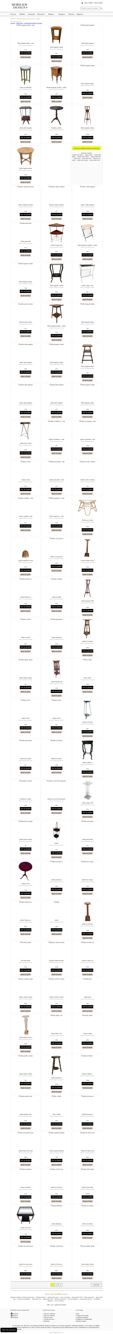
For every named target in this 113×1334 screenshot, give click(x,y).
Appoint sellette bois (96, 156)
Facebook (15, 1314)
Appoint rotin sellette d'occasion (33, 23)
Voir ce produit (25, 53)
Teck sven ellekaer (59, 1301)
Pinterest (15, 1315)
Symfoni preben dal (41, 1297)
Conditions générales (82, 1317)
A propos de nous (49, 1319)
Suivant (96, 1285)
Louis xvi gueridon (65, 1297)
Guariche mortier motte (28, 1297)
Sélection (71, 14)
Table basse (19, 23)
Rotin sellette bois (86, 158)
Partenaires (47, 1321)
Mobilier (22, 14)
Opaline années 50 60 (77, 1297)
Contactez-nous (48, 1317)
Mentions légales (81, 1321)
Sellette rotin (77, 158)
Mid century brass (36, 1299)
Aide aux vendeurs (49, 1315)
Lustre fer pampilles (73, 1299)
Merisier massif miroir (60, 1299)
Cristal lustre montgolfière (23, 1299)
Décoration (40, 14)
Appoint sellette (89, 155)
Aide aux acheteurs (49, 1314)
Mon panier (99, 3)
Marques (51, 14)
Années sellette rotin (95, 160)
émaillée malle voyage (53, 1297)
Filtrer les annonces (9, 1330)
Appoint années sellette (83, 156)
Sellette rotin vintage (82, 160)
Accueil (12, 23)
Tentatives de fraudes (82, 1315)
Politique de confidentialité (84, 1319)
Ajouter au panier (25, 57)
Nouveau (13, 14)
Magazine (80, 14)
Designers (62, 14)
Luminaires (31, 14)
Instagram (15, 1317)
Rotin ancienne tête (89, 1297)
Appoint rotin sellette (77, 155)
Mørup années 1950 (48, 1299)
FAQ (77, 1314)
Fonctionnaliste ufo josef (86, 1299)
